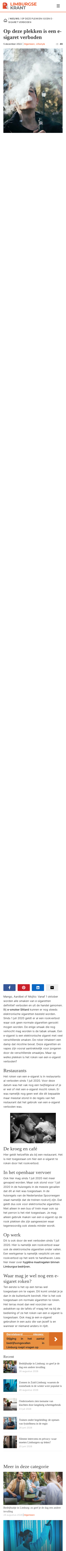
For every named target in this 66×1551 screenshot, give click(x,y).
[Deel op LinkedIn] (38, 987)
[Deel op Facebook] (9, 987)
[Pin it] (24, 987)
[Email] (52, 987)
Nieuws (14, 18)
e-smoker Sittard (18, 1009)
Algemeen (29, 44)
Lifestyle (40, 44)
